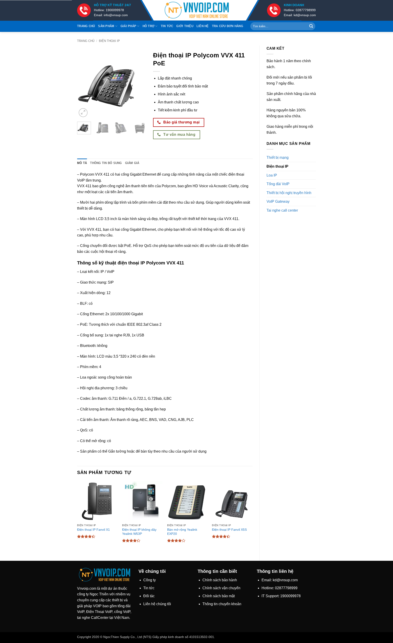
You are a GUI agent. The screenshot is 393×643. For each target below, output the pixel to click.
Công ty (149, 580)
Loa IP (272, 175)
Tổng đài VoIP (278, 184)
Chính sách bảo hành (219, 580)
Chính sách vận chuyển (221, 588)
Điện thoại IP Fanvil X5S (229, 529)
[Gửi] (311, 26)
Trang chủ (86, 26)
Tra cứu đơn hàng (227, 26)
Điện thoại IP (109, 41)
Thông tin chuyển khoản (221, 604)
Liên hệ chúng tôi (157, 604)
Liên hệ (202, 26)
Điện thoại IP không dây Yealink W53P (139, 532)
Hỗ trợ (149, 26)
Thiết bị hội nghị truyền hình (289, 193)
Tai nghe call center (282, 210)
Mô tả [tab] (82, 163)
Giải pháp (128, 26)
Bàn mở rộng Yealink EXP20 (182, 532)
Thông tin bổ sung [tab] (106, 163)
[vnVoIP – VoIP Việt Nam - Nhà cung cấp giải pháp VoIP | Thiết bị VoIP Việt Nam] (196, 10)
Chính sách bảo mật (218, 596)
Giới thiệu (184, 26)
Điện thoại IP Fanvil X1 (93, 529)
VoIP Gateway (278, 201)
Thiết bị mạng (278, 157)
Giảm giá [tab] (132, 163)
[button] (83, 112)
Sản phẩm (106, 26)
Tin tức (167, 26)
